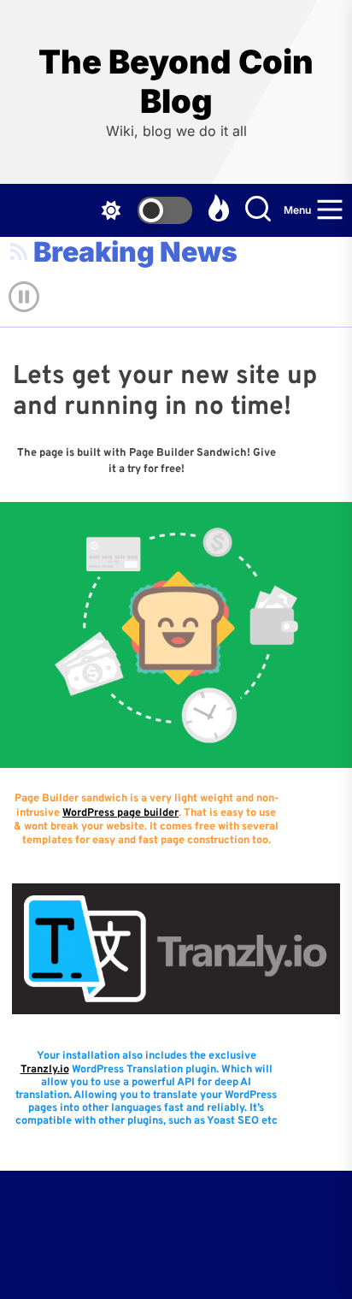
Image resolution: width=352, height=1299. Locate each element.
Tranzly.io (45, 1070)
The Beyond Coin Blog (176, 82)
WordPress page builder (120, 813)
